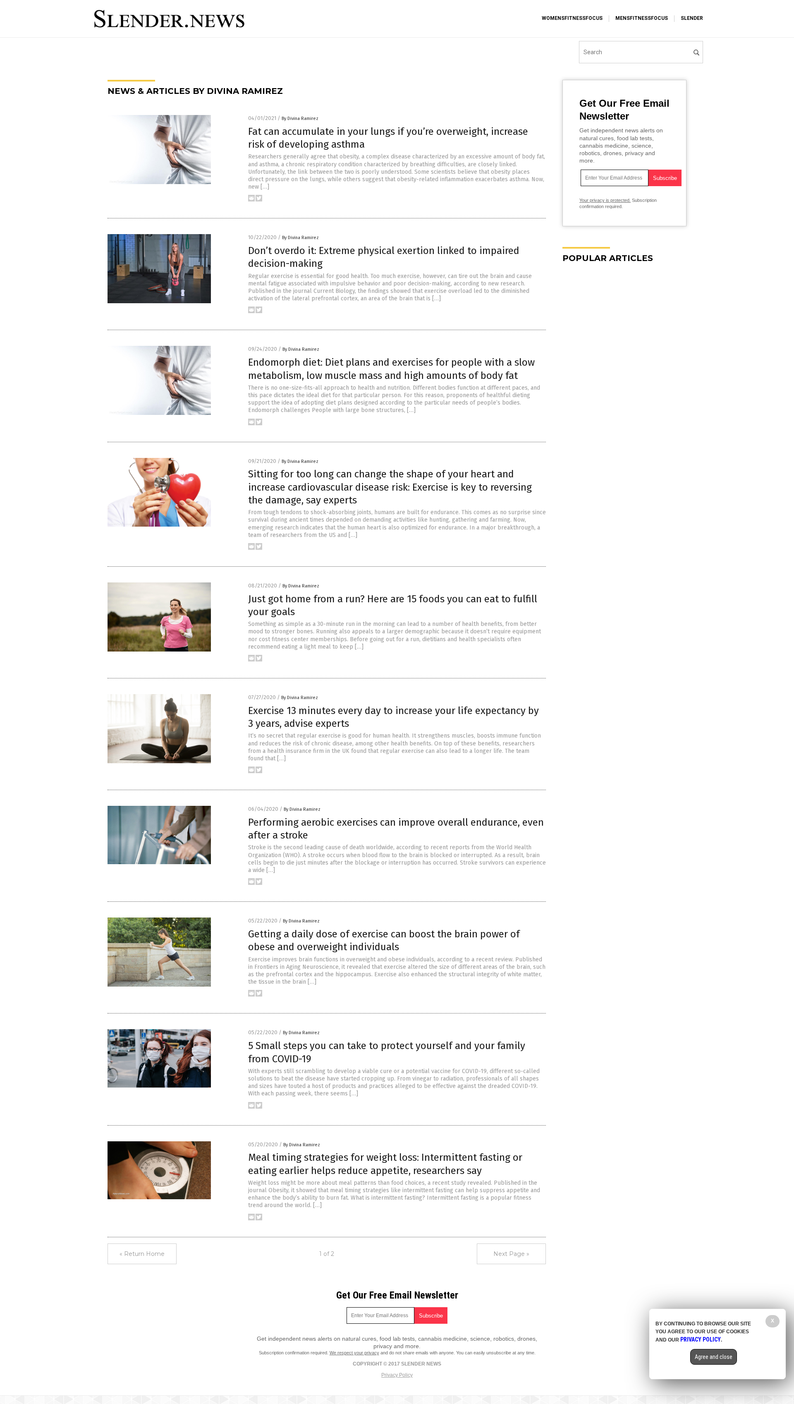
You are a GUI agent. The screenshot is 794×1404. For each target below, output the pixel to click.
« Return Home (142, 1254)
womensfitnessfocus (572, 18)
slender (692, 18)
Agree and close (713, 1357)
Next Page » (511, 1254)
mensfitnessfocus (641, 18)
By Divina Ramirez (300, 118)
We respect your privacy (354, 1352)
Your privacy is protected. (605, 200)
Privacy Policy (397, 1375)
